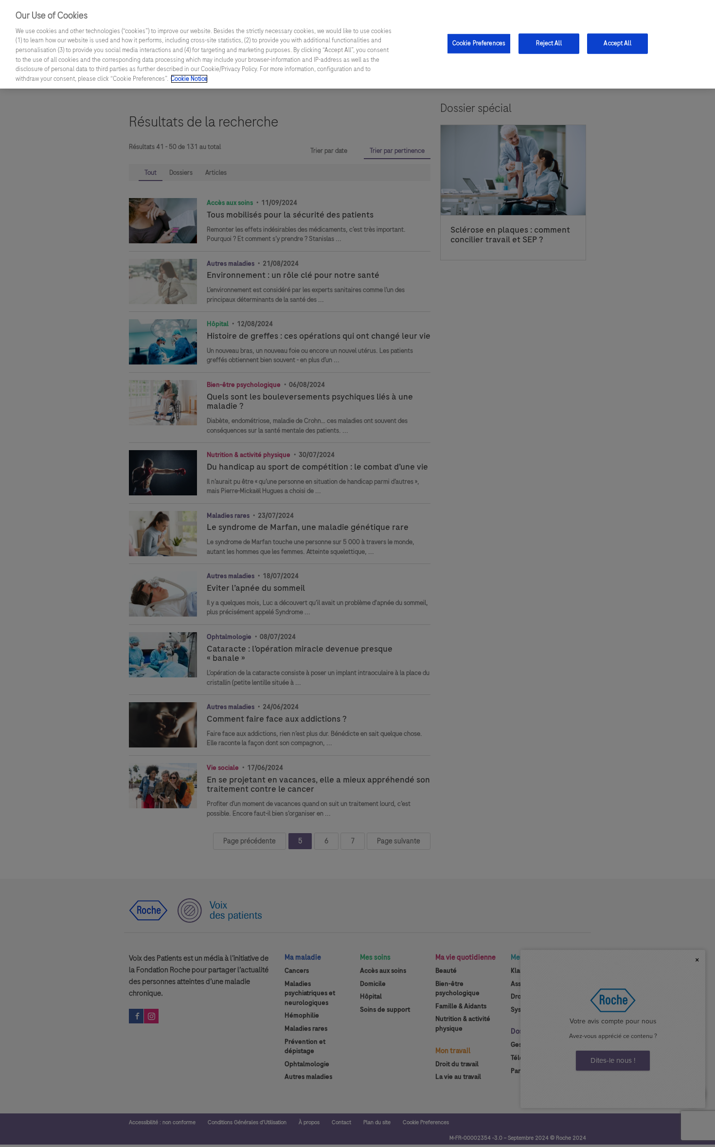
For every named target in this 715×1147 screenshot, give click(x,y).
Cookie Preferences (478, 43)
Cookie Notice (189, 78)
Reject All (548, 43)
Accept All (617, 43)
